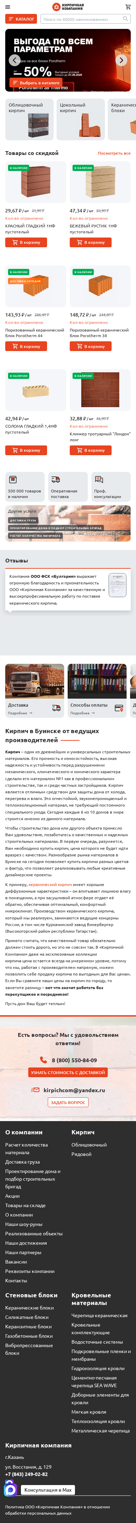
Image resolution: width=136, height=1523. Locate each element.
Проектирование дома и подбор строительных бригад (56, 528)
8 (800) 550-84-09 (74, 1060)
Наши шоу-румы (24, 1224)
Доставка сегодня (25, 281)
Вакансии (16, 1261)
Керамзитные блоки (28, 1326)
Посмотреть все (114, 153)
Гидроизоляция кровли (97, 1368)
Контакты (16, 1280)
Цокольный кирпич (72, 107)
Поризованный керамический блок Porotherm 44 (34, 333)
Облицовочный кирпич (26, 107)
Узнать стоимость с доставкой (68, 1072)
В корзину (30, 242)
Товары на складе (25, 1205)
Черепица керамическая (99, 1315)
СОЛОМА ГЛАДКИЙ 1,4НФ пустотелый (31, 429)
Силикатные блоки (26, 1317)
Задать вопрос (68, 1102)
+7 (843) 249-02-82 (26, 1474)
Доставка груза (23, 520)
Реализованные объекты (34, 1233)
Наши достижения (26, 1243)
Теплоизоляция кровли (98, 1421)
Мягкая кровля (88, 1411)
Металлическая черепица (100, 1430)
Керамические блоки (29, 1307)
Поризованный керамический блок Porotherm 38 (99, 333)
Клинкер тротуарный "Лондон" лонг (100, 436)
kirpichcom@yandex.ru (74, 1090)
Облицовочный (89, 1144)
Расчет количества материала (35, 535)
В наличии (18, 167)
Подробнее (17, 713)
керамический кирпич (50, 884)
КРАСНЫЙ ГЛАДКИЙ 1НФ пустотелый (30, 228)
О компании (19, 1214)
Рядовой (81, 1154)
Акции (12, 1195)
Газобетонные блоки (29, 1335)
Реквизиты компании (29, 1271)
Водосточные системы (97, 1341)
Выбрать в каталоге (40, 83)
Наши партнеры (23, 1252)
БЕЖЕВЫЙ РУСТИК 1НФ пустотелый (93, 228)
